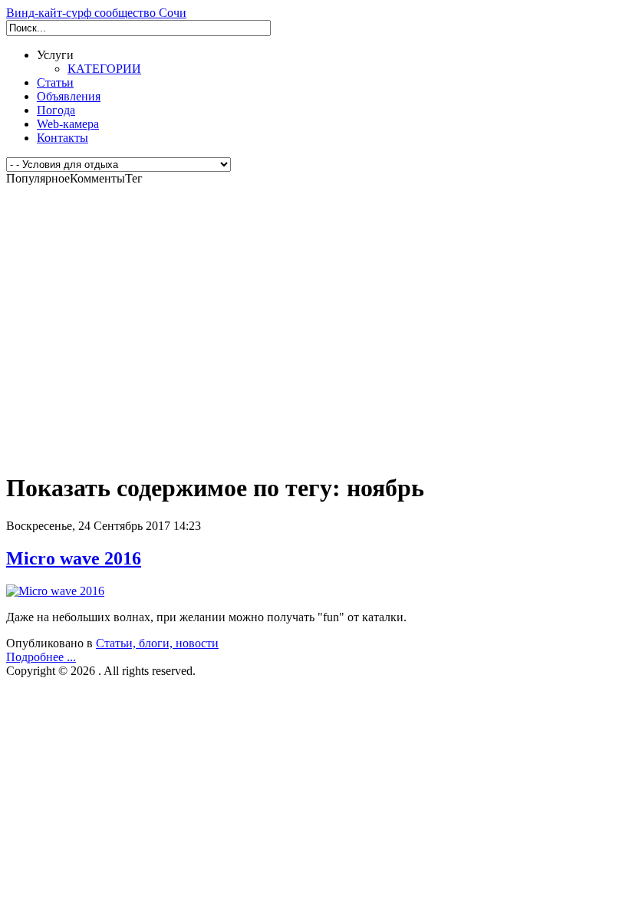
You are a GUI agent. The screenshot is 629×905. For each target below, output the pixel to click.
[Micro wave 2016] (55, 590)
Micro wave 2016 (73, 558)
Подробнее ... (41, 656)
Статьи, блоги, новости (157, 643)
